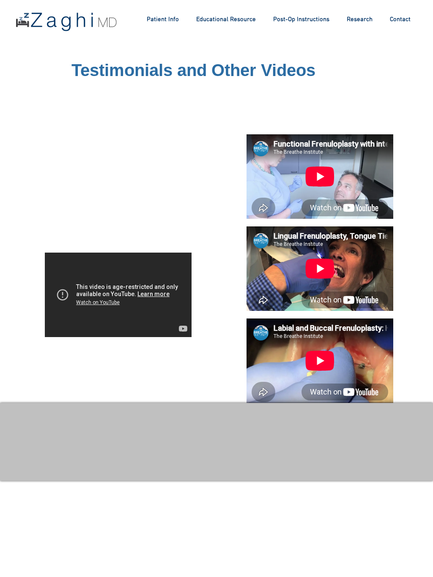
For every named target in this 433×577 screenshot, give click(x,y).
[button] (225, 19)
